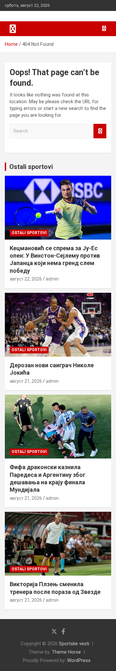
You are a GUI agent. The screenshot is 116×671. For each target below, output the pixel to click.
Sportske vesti (74, 643)
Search (99, 131)
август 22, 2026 (26, 278)
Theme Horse (66, 652)
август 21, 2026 (26, 381)
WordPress (79, 660)
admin (52, 278)
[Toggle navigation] (13, 28)
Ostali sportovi (31, 167)
